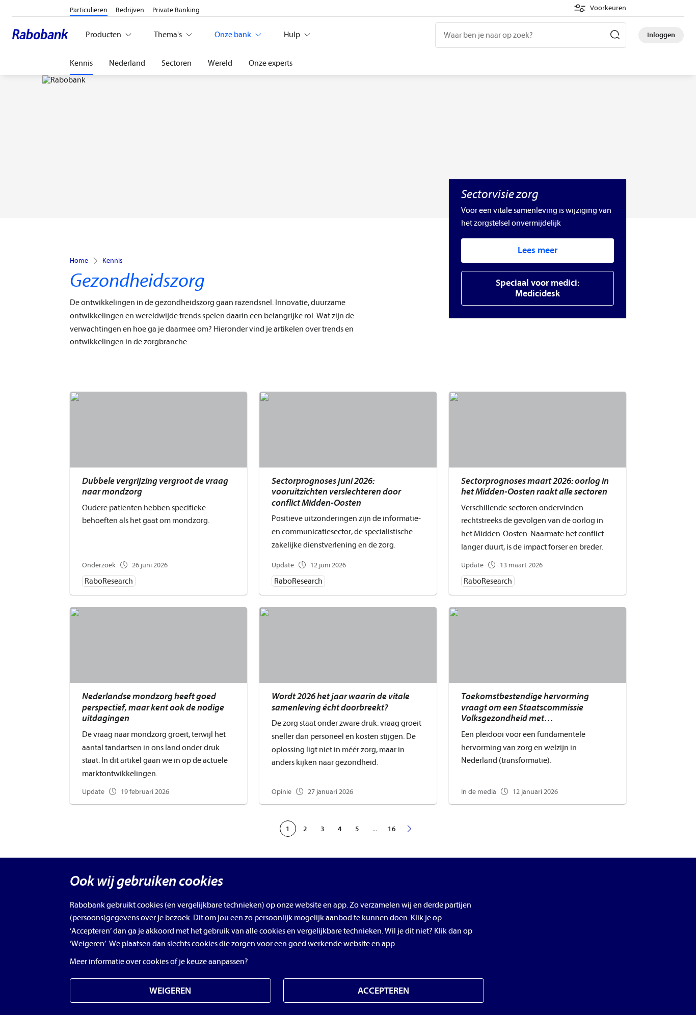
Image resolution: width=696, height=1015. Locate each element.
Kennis (81, 63)
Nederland (127, 63)
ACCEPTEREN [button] (383, 990)
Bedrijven (130, 10)
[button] (600, 8)
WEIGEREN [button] (170, 990)
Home (79, 261)
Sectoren (177, 63)
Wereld (220, 63)
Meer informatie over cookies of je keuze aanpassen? (159, 961)
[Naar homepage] (42, 35)
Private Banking (176, 10)
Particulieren (89, 10)
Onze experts (270, 63)
